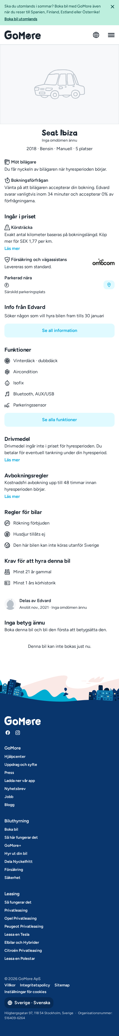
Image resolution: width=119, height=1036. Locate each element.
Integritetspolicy (35, 985)
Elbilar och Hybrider (21, 942)
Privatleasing (15, 910)
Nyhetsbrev (15, 788)
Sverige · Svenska (32, 1002)
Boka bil (11, 829)
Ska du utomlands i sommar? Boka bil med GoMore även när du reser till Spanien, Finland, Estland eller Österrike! (52, 12)
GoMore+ (12, 845)
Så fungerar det (18, 902)
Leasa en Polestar (19, 958)
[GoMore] (22, 35)
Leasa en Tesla (16, 934)
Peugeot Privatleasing (23, 926)
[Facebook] (7, 732)
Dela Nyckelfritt (18, 861)
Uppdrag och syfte (20, 764)
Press (9, 772)
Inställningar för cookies (25, 991)
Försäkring (13, 869)
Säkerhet (12, 877)
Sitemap (62, 985)
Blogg (9, 804)
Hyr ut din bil (15, 853)
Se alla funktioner (59, 419)
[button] (112, 12)
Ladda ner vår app (19, 780)
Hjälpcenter (14, 756)
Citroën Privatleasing (23, 950)
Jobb (8, 796)
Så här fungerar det (21, 837)
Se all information (59, 330)
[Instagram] (17, 732)
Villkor (9, 985)
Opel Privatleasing (20, 918)
